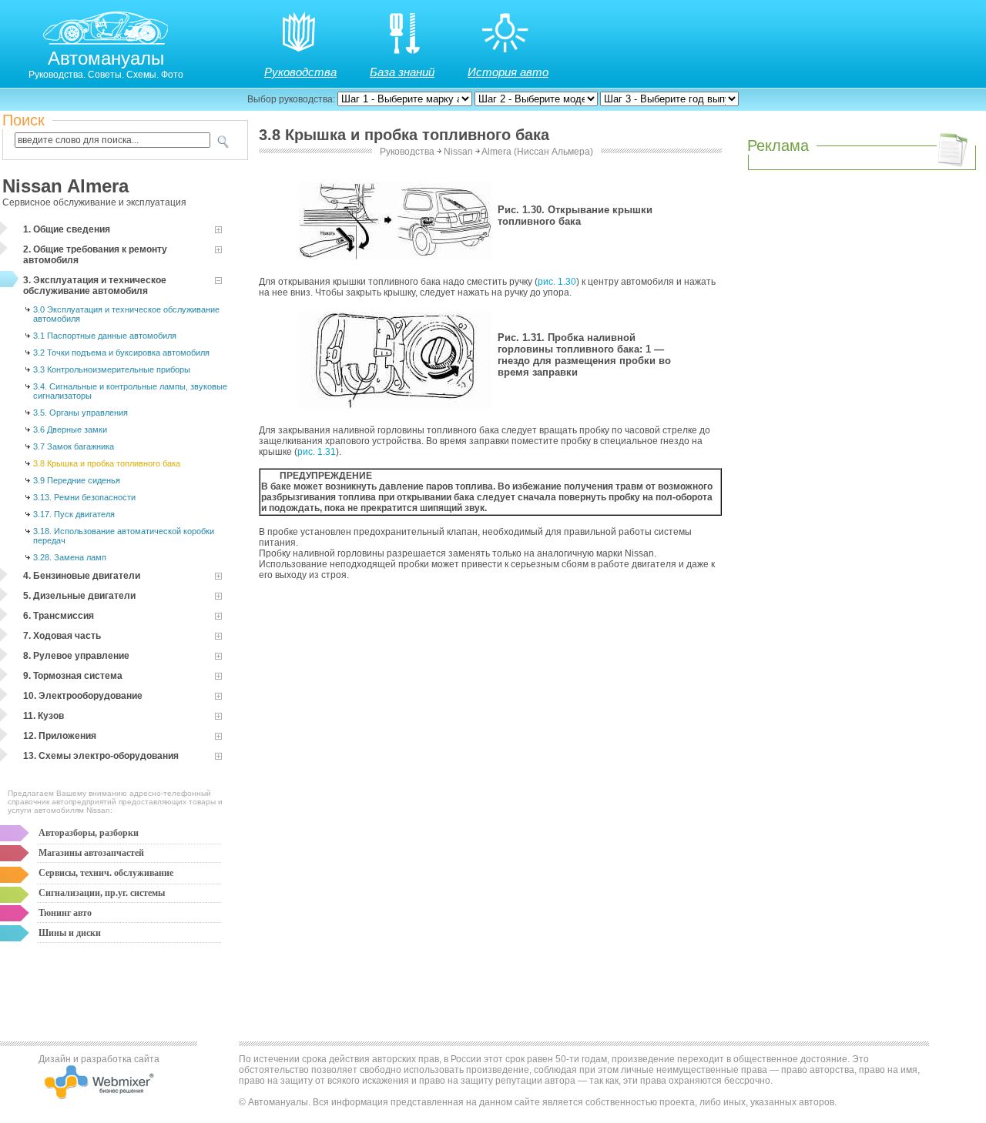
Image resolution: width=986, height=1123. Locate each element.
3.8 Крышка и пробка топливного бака (106, 463)
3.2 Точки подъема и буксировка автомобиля (121, 352)
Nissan (458, 151)
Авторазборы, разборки (89, 832)
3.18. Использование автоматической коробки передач (123, 535)
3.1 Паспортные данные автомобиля (104, 335)
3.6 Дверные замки (70, 429)
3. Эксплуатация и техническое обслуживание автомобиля (94, 285)
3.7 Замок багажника (73, 446)
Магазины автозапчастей (91, 852)
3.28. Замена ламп (69, 557)
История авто (508, 72)
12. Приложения (59, 735)
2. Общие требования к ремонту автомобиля (95, 255)
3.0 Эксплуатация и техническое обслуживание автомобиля (126, 314)
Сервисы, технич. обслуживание (106, 872)
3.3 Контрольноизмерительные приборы (111, 369)
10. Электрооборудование (83, 695)
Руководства (300, 72)
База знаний (402, 72)
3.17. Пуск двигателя (74, 514)
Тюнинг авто (65, 912)
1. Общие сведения (66, 229)
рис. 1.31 (316, 451)
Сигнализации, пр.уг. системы (102, 892)
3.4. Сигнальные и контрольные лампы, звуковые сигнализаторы (130, 391)
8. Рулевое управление (76, 655)
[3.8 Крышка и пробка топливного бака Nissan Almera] (395, 257)
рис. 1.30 (557, 281)
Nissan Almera (65, 185)
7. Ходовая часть (62, 635)
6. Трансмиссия (58, 615)
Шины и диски (70, 932)
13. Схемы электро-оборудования (101, 755)
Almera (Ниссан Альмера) (537, 151)
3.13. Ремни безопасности (84, 497)
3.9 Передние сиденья (76, 480)
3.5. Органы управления (80, 412)
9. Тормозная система (72, 675)
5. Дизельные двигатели (79, 595)
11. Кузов (43, 715)
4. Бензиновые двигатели (81, 575)
